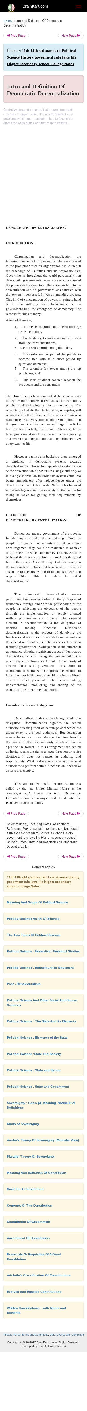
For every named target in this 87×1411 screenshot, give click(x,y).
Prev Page (17, 35)
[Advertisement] (43, 171)
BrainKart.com (35, 6)
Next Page (69, 35)
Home (7, 21)
